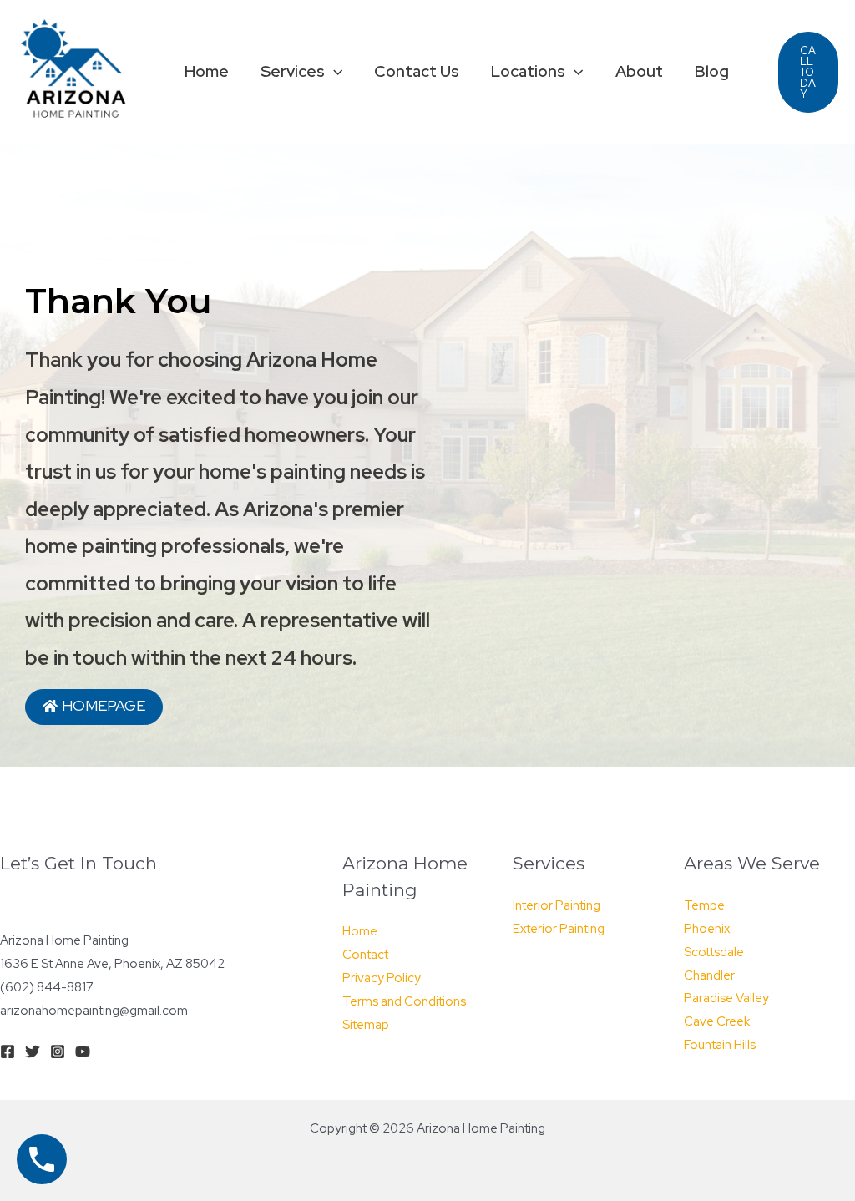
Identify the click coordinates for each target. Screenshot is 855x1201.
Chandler (709, 975)
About (639, 71)
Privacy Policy (381, 978)
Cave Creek (717, 1021)
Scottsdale (714, 952)
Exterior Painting (559, 928)
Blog (712, 71)
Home (207, 71)
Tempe (704, 905)
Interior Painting (556, 905)
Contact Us (416, 71)
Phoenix (707, 928)
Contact (365, 954)
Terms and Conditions (404, 1001)
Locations (528, 71)
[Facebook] (7, 1051)
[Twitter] (32, 1051)
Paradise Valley (726, 998)
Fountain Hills (720, 1044)
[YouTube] (82, 1051)
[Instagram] (57, 1051)
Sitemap (365, 1024)
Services (293, 71)
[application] (333, 72)
